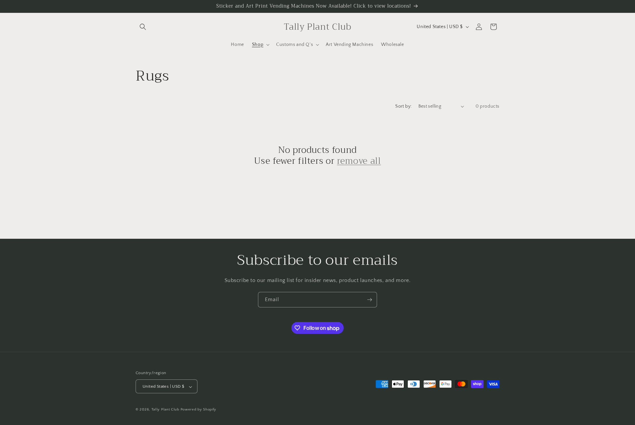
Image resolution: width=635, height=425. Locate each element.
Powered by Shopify (199, 410)
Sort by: (403, 106)
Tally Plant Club (165, 410)
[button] (143, 26)
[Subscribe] (369, 299)
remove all (359, 161)
